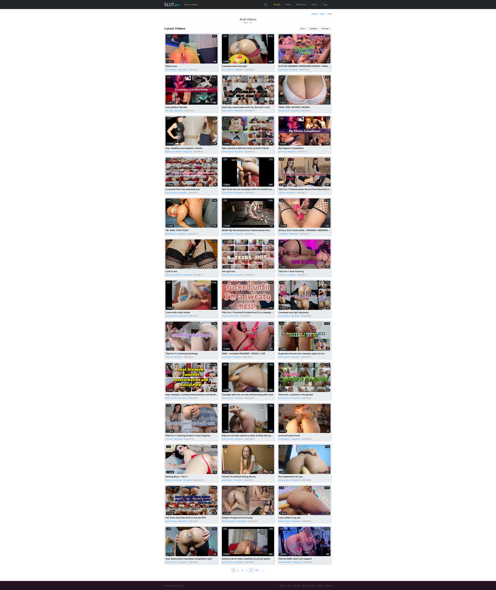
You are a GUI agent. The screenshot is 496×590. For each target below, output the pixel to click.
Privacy (297, 585)
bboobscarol (283, 110)
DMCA (282, 585)
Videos (288, 4)
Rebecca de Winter (173, 151)
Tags (325, 4)
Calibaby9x (283, 69)
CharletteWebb (285, 562)
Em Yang (169, 110)
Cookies (319, 585)
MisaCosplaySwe (229, 521)
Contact (328, 585)
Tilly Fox (281, 192)
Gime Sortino (227, 69)
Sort (302, 28)
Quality (312, 28)
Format (324, 28)
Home (314, 13)
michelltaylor (171, 69)
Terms (289, 585)
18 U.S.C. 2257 (308, 585)
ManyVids (182, 69)
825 (257, 570)
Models (277, 4)
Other (314, 4)
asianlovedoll (227, 233)
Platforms (300, 4)
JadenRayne (227, 480)
